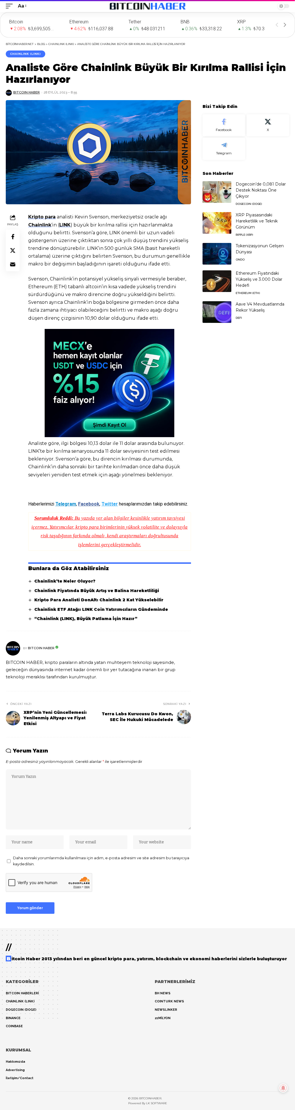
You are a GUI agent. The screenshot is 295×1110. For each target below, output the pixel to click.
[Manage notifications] (283, 1088)
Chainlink (39, 225)
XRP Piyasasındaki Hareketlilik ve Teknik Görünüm (257, 221)
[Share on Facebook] (13, 237)
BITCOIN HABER (26, 92)
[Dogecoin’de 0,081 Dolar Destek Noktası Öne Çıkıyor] (217, 192)
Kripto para (42, 217)
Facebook (88, 504)
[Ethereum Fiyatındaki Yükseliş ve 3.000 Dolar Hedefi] (217, 281)
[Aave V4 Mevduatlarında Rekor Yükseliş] (217, 312)
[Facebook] (224, 125)
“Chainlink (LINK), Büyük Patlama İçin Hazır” (85, 618)
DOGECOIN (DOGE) (249, 203)
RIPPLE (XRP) (244, 234)
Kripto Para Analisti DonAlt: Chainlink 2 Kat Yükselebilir (98, 599)
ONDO (240, 259)
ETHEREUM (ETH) (248, 293)
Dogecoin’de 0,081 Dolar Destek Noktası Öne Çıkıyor (261, 190)
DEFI (239, 317)
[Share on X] (13, 250)
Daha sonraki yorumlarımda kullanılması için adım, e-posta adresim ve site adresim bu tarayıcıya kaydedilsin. (101, 861)
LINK (65, 225)
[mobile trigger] (11, 6)
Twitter (109, 504)
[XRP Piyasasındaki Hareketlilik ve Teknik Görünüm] (217, 223)
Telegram (65, 504)
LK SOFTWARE (156, 1103)
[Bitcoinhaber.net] (148, 6)
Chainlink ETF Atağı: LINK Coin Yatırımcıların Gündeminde (101, 609)
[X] (268, 125)
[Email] (13, 264)
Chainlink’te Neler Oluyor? (64, 581)
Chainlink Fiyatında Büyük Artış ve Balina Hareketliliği (96, 590)
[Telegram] (224, 149)
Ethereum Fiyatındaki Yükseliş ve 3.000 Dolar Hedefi (259, 279)
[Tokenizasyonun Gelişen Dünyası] (217, 254)
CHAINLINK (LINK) (25, 53)
